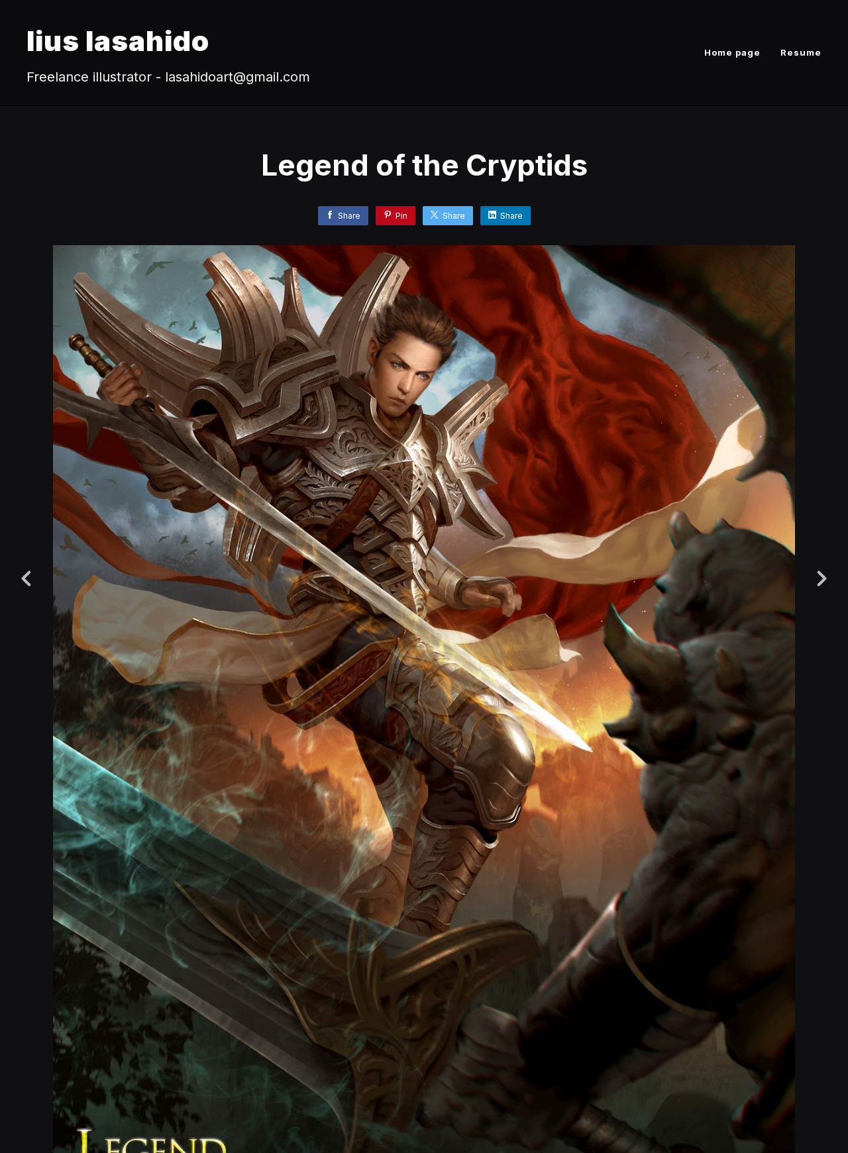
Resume (801, 52)
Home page (732, 52)
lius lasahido (117, 41)
